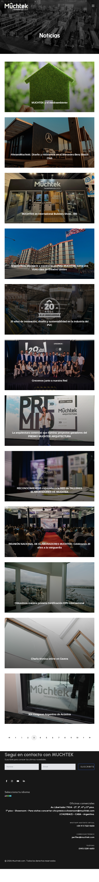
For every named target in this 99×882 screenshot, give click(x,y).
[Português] (8, 795)
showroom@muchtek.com (80, 810)
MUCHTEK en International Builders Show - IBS (49, 213)
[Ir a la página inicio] (9, 737)
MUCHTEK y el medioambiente (49, 102)
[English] (6, 795)
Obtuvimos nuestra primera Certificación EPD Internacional (49, 603)
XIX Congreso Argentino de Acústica (49, 714)
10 (77, 738)
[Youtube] (18, 781)
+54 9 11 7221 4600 (85, 826)
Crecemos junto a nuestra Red (49, 380)
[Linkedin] (24, 781)
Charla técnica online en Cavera (49, 658)
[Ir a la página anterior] (15, 737)
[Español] (10, 795)
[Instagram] (12, 781)
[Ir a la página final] (89, 737)
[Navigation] (93, 6)
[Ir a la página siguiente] (83, 737)
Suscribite (87, 766)
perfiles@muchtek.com (83, 837)
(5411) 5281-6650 (86, 848)
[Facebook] (6, 781)
